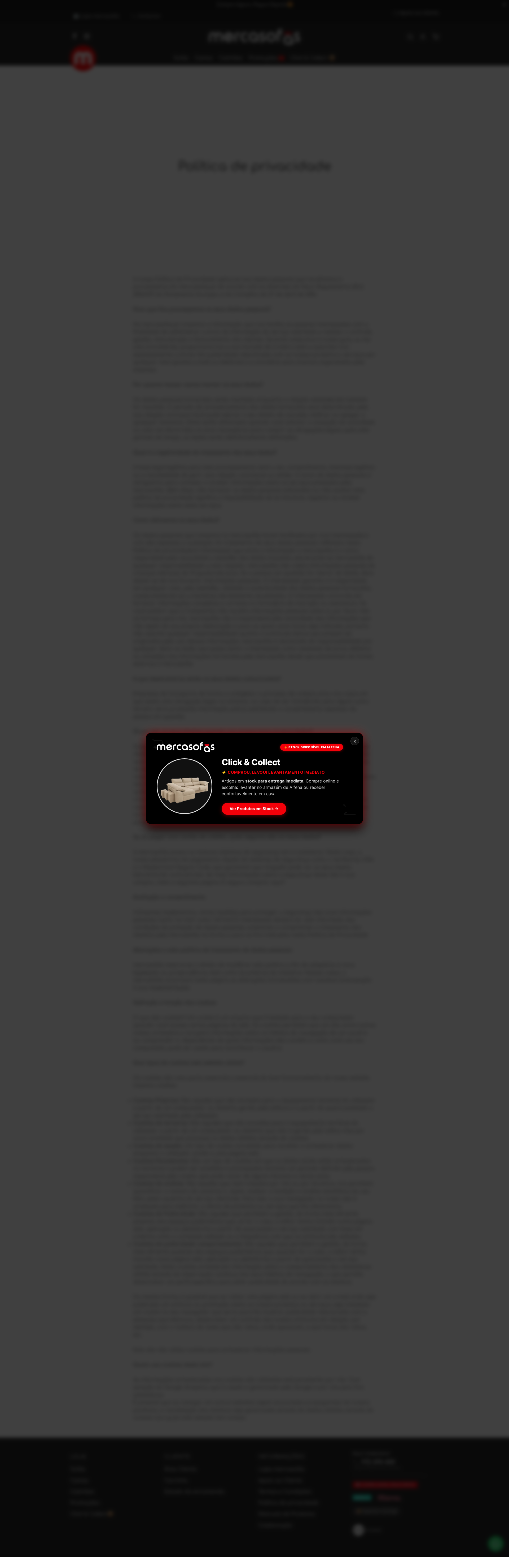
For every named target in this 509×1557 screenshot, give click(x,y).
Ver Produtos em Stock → (254, 808)
